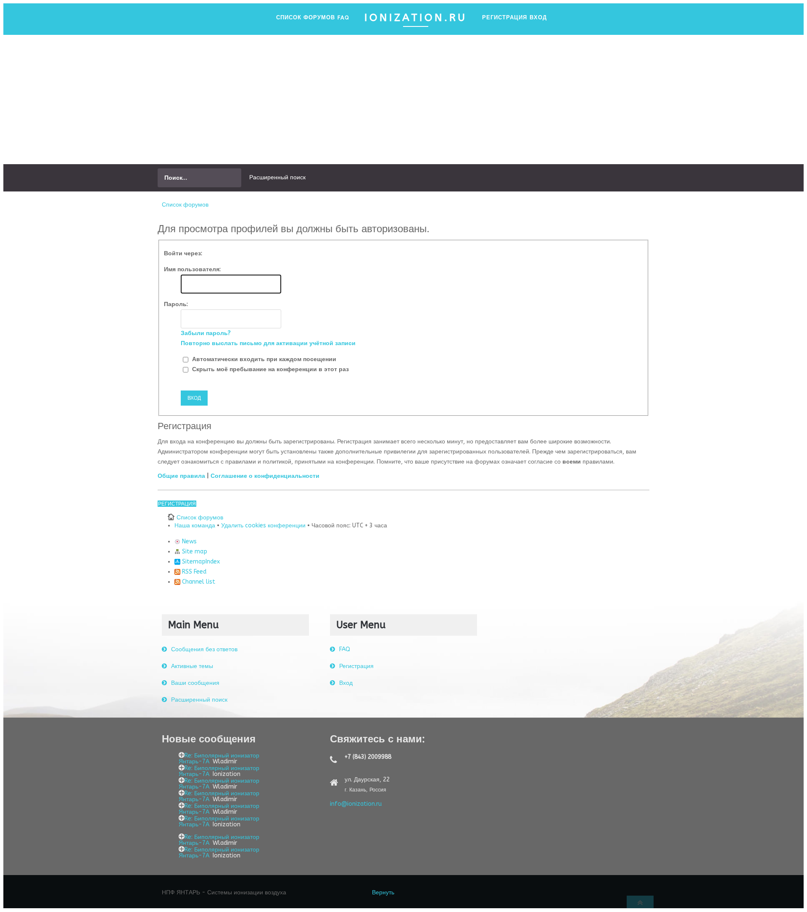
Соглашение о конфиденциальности (265, 476)
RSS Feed (193, 571)
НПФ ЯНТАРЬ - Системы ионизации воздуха (224, 892)
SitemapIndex (200, 561)
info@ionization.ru (356, 803)
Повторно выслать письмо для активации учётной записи (268, 343)
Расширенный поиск (277, 177)
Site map (193, 551)
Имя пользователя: (192, 269)
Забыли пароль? (206, 333)
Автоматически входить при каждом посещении (263, 359)
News (188, 541)
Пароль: (176, 304)
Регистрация (177, 503)
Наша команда (194, 525)
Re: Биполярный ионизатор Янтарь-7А (219, 758)
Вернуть (383, 892)
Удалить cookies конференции (263, 525)
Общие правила (181, 476)
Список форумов (185, 204)
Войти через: (183, 253)
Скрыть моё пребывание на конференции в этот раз (269, 369)
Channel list (197, 581)
